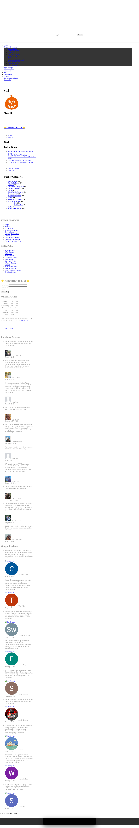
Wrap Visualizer (9, 69)
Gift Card (11, 170)
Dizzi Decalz (9, 328)
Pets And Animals (14, 201)
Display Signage (13, 63)
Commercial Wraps (14, 50)
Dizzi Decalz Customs (15, 192)
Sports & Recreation (14, 208)
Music (10, 197)
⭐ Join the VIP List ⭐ (14, 128)
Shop (5, 72)
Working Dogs (18, 205)
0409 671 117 (69, 33)
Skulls (10, 207)
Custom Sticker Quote (11, 78)
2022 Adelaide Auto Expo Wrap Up (19, 160)
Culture (10, 190)
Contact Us (7, 80)
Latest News (8, 74)
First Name (4, 285)
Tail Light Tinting (13, 54)
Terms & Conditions (11, 230)
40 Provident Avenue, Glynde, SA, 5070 (69, 31)
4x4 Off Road (12, 181)
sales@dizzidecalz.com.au (69, 29)
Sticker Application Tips (13, 241)
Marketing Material (14, 61)
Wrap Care (7, 71)
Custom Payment (13, 168)
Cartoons (11, 185)
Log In (7, 225)
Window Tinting (13, 56)
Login (67, 37)
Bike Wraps (11, 52)
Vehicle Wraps (12, 49)
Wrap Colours (8, 67)
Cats (15, 203)
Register (72, 37)
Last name (4, 287)
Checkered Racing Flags (16, 186)
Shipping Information (12, 234)
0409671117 (25, 320)
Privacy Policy (9, 232)
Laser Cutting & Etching (13, 270)
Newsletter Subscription (12, 239)
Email (3, 289)
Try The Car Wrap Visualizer (17, 155)
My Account (9, 228)
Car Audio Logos (13, 183)
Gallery (6, 76)
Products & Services (10, 47)
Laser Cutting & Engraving (16, 60)
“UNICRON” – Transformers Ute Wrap (21, 162)
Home (6, 45)
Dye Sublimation (13, 65)
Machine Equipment (14, 196)
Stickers (10, 58)
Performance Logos (14, 199)
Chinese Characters (14, 188)
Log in (10, 135)
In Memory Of (13, 194)
